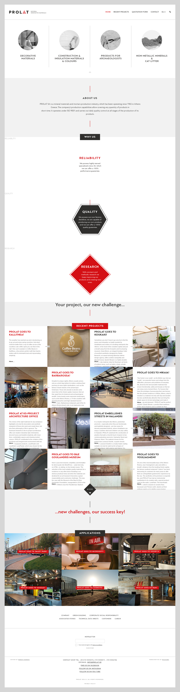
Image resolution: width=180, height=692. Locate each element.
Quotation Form (140, 12)
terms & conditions (97, 645)
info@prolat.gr (94, 662)
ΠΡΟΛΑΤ (19, 12)
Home (108, 12)
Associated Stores (67, 619)
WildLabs (165, 659)
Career (118, 619)
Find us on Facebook (90, 665)
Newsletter (90, 637)
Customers (106, 619)
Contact (155, 12)
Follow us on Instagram (90, 668)
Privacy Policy (90, 683)
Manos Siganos (24, 659)
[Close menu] (90, 74)
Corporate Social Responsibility (104, 615)
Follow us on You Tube (90, 671)
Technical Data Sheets (89, 619)
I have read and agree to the (90, 645)
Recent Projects (121, 12)
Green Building (79, 615)
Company (65, 615)
